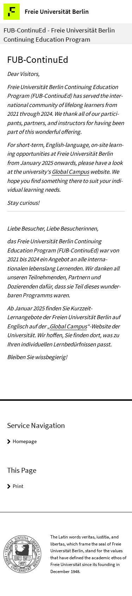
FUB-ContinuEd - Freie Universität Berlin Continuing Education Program (59, 34)
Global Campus (70, 171)
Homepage (25, 441)
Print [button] (18, 486)
